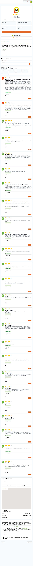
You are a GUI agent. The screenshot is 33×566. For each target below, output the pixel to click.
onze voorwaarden (24, 528)
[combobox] (16, 60)
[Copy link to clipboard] (24, 1)
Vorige (3, 542)
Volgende (29, 542)
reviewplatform (26, 529)
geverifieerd (4, 534)
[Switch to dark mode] (26, 1)
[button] (16, 538)
